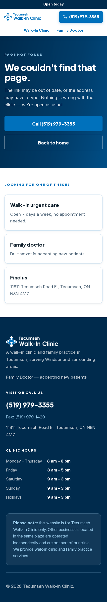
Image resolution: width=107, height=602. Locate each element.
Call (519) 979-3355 (53, 124)
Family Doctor (69, 30)
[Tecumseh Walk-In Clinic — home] (30, 17)
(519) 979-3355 (30, 405)
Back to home (53, 142)
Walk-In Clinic (37, 30)
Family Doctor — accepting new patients (46, 377)
